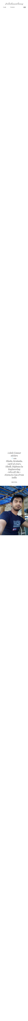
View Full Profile (14, 484)
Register (12, 7)
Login (4, 7)
